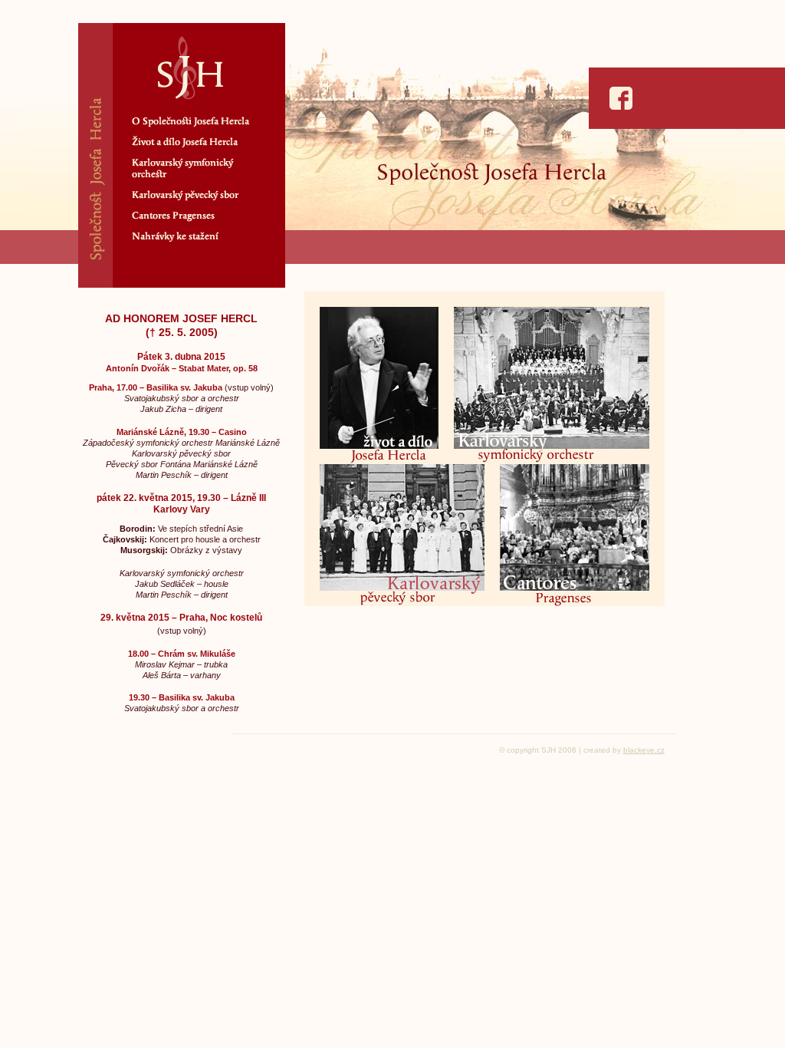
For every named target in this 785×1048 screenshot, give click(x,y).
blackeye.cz (644, 750)
